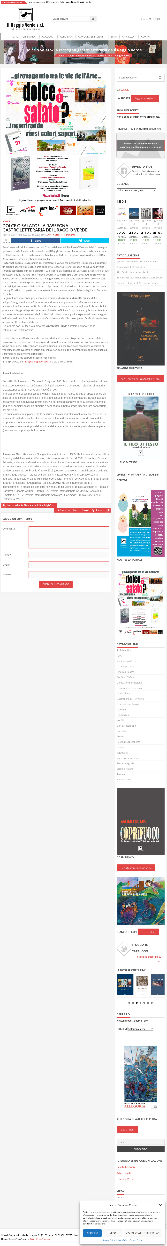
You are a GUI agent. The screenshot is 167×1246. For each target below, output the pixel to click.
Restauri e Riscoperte (128, 741)
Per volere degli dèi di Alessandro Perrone (138, 283)
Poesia (120, 736)
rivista (120, 747)
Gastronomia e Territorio (130, 698)
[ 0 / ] (157, 18)
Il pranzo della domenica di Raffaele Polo (137, 261)
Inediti (120, 720)
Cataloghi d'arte (125, 666)
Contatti (147, 36)
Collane (47, 36)
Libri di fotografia (126, 725)
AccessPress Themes (40, 1239)
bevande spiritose (126, 661)
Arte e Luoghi (124, 1172)
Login (144, 18)
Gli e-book (67, 36)
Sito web (7, 574)
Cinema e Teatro (125, 671)
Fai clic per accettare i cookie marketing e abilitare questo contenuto (140, 145)
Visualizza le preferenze (143, 1233)
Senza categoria (125, 763)
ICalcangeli (123, 714)
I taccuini (121, 709)
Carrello (128, 36)
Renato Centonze (126, 1166)
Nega (112, 1233)
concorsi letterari (91, 36)
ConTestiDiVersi (126, 677)
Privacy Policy (122, 1240)
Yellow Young (124, 779)
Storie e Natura (125, 768)
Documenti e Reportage (130, 687)
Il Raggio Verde (125, 1178)
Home (14, 36)
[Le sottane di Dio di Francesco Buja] (134, 213)
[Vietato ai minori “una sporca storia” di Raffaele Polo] (157, 213)
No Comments (68, 234)
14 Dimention (124, 650)
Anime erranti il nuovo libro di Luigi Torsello (81, 510)
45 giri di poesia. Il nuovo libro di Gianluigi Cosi (140, 277)
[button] (160, 1205)
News (48, 55)
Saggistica (122, 752)
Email (6, 564)
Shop (114, 36)
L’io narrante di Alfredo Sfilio (131, 266)
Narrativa (122, 731)
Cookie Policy (109, 1240)
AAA (119, 655)
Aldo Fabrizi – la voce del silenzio (133, 272)
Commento (8, 528)
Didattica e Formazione (129, 682)
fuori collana (123, 693)
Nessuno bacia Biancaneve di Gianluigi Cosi (30, 505)
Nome (6, 554)
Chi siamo (29, 36)
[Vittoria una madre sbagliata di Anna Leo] (146, 213)
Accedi (120, 1197)
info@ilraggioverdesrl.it (38, 361)
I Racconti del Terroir (128, 704)
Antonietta (53, 234)
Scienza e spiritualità (128, 757)
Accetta (92, 1233)
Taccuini (121, 774)
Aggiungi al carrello (122, 224)
